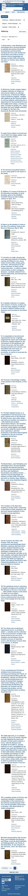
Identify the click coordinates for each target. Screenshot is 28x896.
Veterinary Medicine (16, 729)
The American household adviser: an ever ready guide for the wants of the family (13, 171)
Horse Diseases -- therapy (18, 532)
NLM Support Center (20, 885)
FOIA (3, 887)
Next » (16, 36)
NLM (9, 894)
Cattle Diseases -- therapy (18, 531)
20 (9, 39)
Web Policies (5, 885)
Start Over (4, 16)
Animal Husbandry (16, 81)
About (7, 12)
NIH (11, 894)
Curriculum (14, 218)
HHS (14, 894)
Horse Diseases (15, 79)
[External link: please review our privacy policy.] (3, 879)
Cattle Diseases (15, 295)
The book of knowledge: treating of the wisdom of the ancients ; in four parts (14, 381)
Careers (17, 889)
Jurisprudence (15, 406)
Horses (13, 373)
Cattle (12, 83)
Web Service (21, 12)
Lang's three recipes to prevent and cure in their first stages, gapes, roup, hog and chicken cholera (14, 135)
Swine (12, 247)
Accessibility (18, 887)
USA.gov (18, 894)
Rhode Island (14, 251)
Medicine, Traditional (16, 578)
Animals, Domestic (15, 156)
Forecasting (14, 405)
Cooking (13, 127)
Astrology (13, 399)
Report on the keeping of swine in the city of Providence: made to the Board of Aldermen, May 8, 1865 (13, 226)
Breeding (13, 216)
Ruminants (14, 291)
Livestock (13, 862)
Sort (3, 39)
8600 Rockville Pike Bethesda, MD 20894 (20, 879)
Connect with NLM (6, 876)
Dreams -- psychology (17, 403)
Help (13, 12)
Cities (12, 249)
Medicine (13, 123)
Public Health (14, 244)
